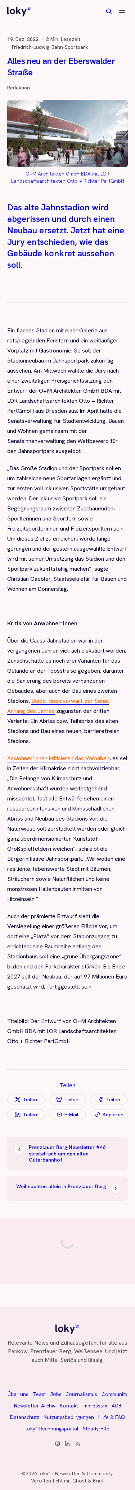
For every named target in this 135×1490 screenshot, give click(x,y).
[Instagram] (57, 1444)
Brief (98, 1480)
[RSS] (78, 1444)
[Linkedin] (68, 1444)
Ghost (79, 1480)
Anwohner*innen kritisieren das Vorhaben (58, 758)
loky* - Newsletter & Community (76, 1473)
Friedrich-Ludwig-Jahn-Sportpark (50, 47)
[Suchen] (109, 11)
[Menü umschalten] (122, 11)
